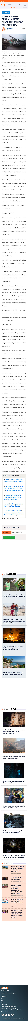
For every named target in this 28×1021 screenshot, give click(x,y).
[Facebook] (2, 1015)
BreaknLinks (10, 28)
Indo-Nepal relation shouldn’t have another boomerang (17, 901)
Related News (10, 709)
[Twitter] (6, 1015)
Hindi (2, 1002)
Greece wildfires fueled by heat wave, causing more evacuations (14, 757)
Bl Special (8, 863)
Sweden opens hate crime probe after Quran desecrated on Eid (14, 807)
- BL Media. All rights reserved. (18, 1018)
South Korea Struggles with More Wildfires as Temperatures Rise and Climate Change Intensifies (13, 648)
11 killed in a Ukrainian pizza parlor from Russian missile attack (13, 832)
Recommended (10, 574)
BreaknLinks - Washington (17, 895)
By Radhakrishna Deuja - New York (17, 905)
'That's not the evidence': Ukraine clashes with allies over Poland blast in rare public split (14, 513)
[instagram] (9, 1015)
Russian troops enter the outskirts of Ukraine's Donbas (13, 480)
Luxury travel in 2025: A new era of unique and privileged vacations (13, 673)
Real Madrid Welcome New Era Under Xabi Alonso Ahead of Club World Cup (14, 596)
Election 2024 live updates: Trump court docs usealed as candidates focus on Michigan (17, 913)
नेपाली (2, 999)
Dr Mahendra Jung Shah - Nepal (17, 881)
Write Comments (17, 532)
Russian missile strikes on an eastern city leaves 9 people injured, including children (13, 731)
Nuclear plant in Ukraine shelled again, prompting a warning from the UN (12, 497)
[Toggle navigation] (25, 6)
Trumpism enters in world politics (17, 878)
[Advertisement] (14, 558)
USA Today (13, 919)
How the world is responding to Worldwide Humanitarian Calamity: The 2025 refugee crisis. (16, 889)
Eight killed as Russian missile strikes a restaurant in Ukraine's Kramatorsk (14, 856)
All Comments (7, 532)
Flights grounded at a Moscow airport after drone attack (14, 782)
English (2, 1000)
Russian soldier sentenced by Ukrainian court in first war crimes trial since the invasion (13, 488)
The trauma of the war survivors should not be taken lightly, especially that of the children (14, 621)
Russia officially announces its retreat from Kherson (13, 505)
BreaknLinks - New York (16, 873)
